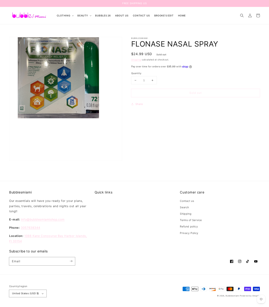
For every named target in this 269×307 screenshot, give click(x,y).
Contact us (187, 200)
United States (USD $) (25, 293)
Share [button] (139, 103)
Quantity (136, 73)
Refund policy (189, 226)
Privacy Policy (189, 233)
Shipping (136, 59)
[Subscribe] (71, 261)
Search (184, 207)
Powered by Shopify (250, 296)
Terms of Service (191, 220)
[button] (65, 15)
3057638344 (30, 227)
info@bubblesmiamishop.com (43, 219)
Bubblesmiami (233, 296)
